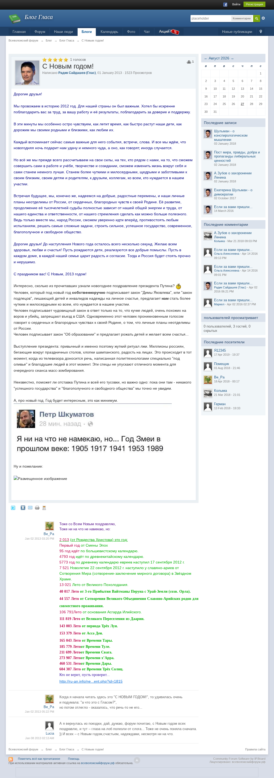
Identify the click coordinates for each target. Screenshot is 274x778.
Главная (19, 32)
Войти (236, 4)
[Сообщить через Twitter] (13, 507)
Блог (49, 749)
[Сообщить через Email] (30, 507)
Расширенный (263, 18)
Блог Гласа (66, 749)
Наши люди (63, 32)
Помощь (73, 758)
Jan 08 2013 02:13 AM (39, 738)
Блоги (87, 32)
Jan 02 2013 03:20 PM (39, 538)
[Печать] (37, 507)
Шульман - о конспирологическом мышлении (231, 135)
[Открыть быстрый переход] (261, 32)
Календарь (109, 32)
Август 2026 (219, 58)
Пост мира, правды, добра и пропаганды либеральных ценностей (237, 156)
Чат (147, 32)
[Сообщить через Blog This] (44, 507)
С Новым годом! (93, 749)
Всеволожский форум (23, 749)
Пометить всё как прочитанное (39, 758)
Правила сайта (255, 749)
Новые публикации (237, 32)
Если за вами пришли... (233, 207)
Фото (131, 32)
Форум (40, 32)
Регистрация (254, 4)
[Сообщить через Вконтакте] (23, 507)
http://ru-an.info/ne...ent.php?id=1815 (91, 681)
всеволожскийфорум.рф (98, 763)
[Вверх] (137, 760)
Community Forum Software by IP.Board (239, 758)
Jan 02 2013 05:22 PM (39, 711)
